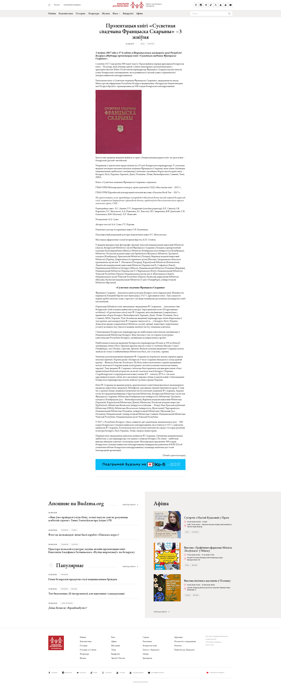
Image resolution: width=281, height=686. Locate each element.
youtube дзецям (138, 672)
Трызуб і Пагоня (118, 658)
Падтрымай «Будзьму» (72, 5)
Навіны (52, 13)
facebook (54, 672)
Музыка (106, 13)
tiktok (95, 672)
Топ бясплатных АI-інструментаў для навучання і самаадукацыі (86, 593)
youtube (122, 672)
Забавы (146, 654)
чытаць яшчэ (128, 505)
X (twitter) (108, 672)
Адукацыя (74, 588)
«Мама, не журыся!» (67, 603)
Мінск (187, 565)
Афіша (139, 13)
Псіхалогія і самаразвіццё (185, 641)
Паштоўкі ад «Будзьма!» (184, 649)
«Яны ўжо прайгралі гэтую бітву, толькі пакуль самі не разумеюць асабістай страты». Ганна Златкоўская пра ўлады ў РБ (88, 518)
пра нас (57, 5)
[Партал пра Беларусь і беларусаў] (137, 5)
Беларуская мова (150, 645)
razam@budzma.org (157, 672)
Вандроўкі (128, 13)
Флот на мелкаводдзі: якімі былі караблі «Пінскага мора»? (83, 535)
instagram (68, 672)
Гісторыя (80, 13)
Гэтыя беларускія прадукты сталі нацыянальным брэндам (82, 579)
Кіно (113, 637)
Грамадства (64, 530)
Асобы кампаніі (211, 639)
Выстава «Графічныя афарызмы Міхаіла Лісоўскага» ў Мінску (208, 549)
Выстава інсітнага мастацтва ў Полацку (207, 580)
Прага (187, 532)
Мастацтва (115, 645)
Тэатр (113, 649)
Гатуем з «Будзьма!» (151, 649)
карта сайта (210, 645)
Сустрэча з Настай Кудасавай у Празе (206, 517)
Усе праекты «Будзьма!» (214, 642)
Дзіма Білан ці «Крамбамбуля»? (67, 608)
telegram (83, 672)
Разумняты (147, 641)
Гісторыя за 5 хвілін (88, 649)
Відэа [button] (115, 13)
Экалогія (178, 645)
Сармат (146, 637)
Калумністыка (66, 13)
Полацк (187, 595)
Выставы (194, 565)
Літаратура (93, 13)
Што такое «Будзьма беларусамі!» (217, 636)
